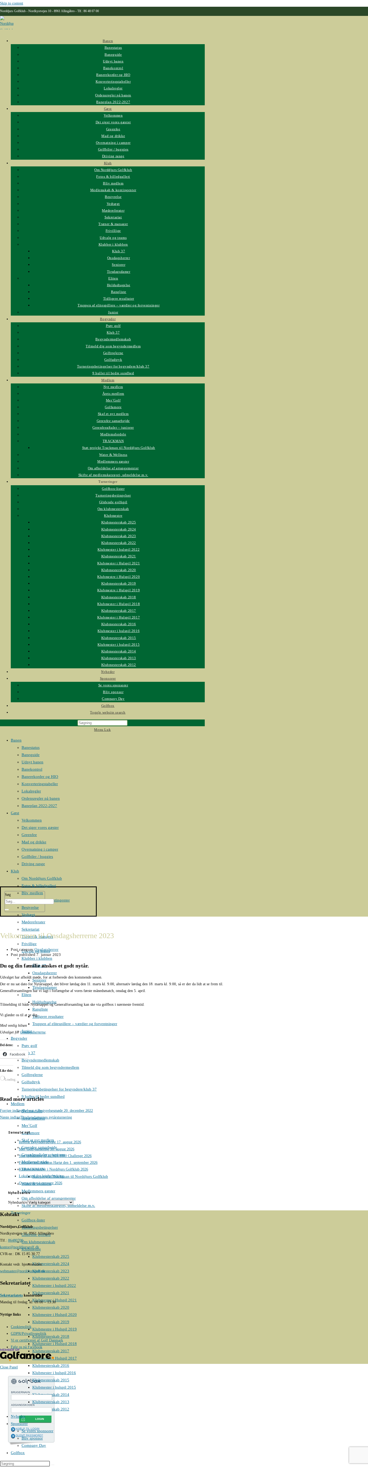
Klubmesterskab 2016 (50, 1365)
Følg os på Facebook (26, 1347)
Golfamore (31, 1133)
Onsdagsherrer (44, 973)
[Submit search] (53, 1464)
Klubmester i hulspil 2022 (54, 1285)
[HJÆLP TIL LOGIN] (13, 1429)
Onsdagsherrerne (33, 1032)
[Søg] (7, 909)
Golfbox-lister (33, 1220)
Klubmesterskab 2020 (50, 1307)
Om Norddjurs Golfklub (42, 878)
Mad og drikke (34, 842)
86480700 (15, 1240)
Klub (15, 871)
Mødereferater (33, 922)
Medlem (18, 1104)
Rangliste (40, 1009)
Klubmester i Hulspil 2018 (54, 1344)
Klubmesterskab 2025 (50, 1256)
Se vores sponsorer (37, 1431)
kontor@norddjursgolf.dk (19, 1247)
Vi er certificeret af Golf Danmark (37, 1340)
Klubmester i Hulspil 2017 (54, 1358)
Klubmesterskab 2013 (50, 1402)
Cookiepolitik (21, 1327)
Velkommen (32, 820)
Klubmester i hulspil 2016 (54, 1373)
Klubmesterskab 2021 (50, 1293)
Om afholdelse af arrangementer (49, 1198)
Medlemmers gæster (38, 1191)
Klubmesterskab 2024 (50, 1264)
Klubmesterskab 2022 (50, 1278)
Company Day (34, 1445)
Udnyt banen (32, 762)
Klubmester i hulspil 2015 (54, 1387)
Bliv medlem (32, 893)
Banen (16, 740)
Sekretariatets (11, 1295)
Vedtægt (28, 915)
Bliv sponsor (32, 1438)
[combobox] (29, 901)
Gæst (15, 813)
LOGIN (39, 1418)
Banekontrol (32, 769)
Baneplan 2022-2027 (39, 806)
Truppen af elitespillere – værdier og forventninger (74, 1024)
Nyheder (18, 1416)
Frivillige (29, 944)
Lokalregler (31, 791)
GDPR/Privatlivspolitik (28, 1334)
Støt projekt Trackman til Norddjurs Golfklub (70, 1176)
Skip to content (11, 3)
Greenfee (29, 835)
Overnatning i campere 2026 (40, 1183)
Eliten (26, 995)
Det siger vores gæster (40, 827)
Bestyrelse (30, 907)
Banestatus (31, 747)
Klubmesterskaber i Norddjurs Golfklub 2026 (53, 1169)
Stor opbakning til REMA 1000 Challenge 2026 (55, 1156)
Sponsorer (19, 1423)
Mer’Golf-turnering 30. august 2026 (46, 1149)
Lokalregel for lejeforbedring (42, 1176)
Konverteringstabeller (40, 784)
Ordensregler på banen (41, 798)
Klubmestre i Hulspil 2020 (54, 1314)
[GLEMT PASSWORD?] (13, 1436)
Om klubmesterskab (38, 1242)
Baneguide (31, 755)
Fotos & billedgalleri (39, 885)
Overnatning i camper (40, 849)
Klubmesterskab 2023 (50, 1271)
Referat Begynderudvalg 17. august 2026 (50, 1142)
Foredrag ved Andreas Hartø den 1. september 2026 (58, 1163)
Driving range (33, 864)
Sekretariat (30, 929)
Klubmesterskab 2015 (50, 1380)
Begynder (19, 1038)
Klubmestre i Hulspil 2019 (54, 1329)
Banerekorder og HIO (40, 776)
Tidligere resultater (48, 1016)
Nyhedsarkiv (17, 1202)
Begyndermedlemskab (40, 1060)
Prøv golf (29, 1045)
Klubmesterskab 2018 (50, 1336)
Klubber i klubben (37, 958)
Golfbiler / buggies (37, 856)
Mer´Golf (29, 1125)
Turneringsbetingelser (40, 1227)
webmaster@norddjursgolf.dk (22, 1271)
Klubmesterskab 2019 (50, 1322)
